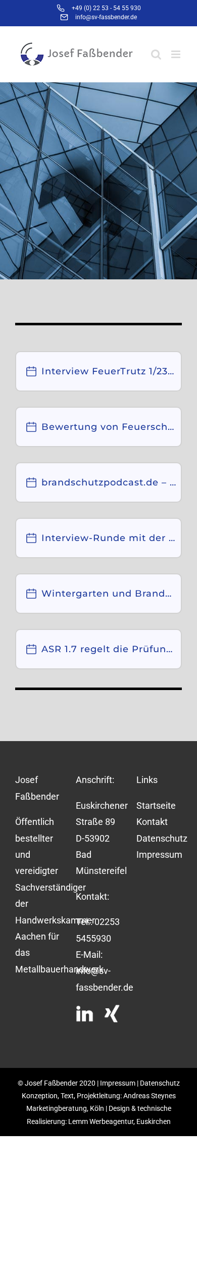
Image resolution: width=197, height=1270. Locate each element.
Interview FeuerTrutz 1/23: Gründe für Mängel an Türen (108, 371)
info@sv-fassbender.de (106, 17)
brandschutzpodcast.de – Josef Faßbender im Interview (108, 482)
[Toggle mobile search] (156, 54)
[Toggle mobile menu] (176, 54)
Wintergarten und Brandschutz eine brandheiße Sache (108, 593)
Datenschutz (159, 838)
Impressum (159, 854)
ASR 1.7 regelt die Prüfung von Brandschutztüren (108, 649)
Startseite (156, 805)
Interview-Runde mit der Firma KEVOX (108, 538)
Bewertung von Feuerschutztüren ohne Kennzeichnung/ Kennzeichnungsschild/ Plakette (108, 426)
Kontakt (152, 821)
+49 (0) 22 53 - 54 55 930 (106, 8)
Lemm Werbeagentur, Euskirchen (119, 1121)
